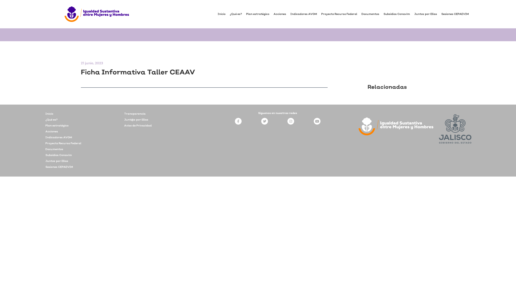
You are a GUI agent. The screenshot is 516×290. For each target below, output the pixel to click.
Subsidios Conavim (397, 14)
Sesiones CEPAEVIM (455, 14)
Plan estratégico (257, 14)
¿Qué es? (236, 14)
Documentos (370, 14)
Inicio (221, 14)
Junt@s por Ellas (136, 120)
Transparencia (135, 114)
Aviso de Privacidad (138, 125)
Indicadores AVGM (303, 14)
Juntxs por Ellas (425, 14)
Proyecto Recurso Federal (339, 14)
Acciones (280, 14)
